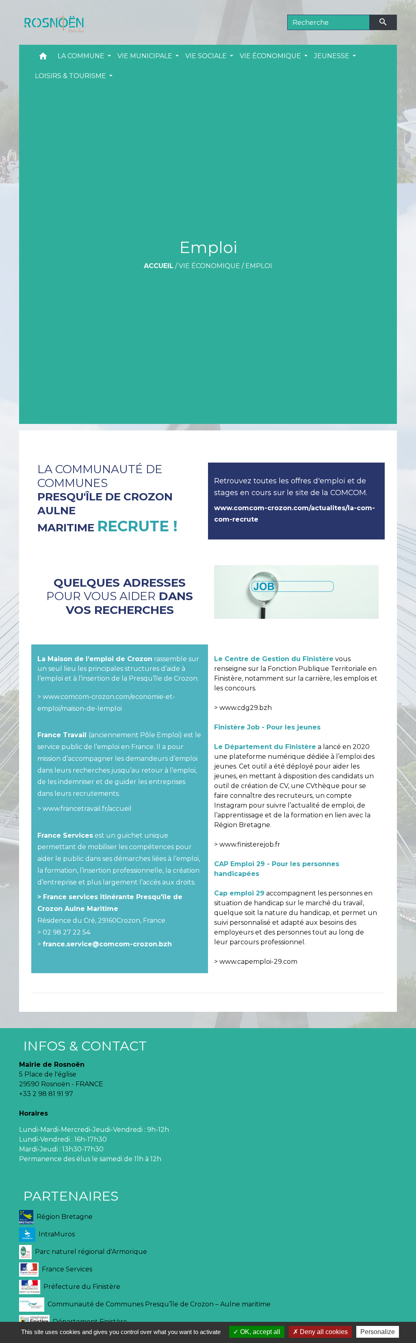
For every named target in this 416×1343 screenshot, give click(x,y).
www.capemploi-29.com (258, 961)
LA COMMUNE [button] (82, 56)
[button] (43, 58)
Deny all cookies (323, 1331)
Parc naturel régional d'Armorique (91, 1251)
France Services (67, 1269)
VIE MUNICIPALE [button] (145, 56)
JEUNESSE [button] (332, 56)
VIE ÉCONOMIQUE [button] (271, 56)
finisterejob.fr (258, 844)
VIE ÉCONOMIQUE (209, 266)
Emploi (258, 266)
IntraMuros (57, 1234)
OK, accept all (259, 1331)
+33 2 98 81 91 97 (46, 1094)
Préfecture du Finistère (81, 1286)
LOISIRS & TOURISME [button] (71, 76)
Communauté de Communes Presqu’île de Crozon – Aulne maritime (159, 1304)
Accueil (158, 266)
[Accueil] (51, 22)
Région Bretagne (65, 1216)
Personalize (377, 1331)
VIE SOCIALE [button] (206, 56)
